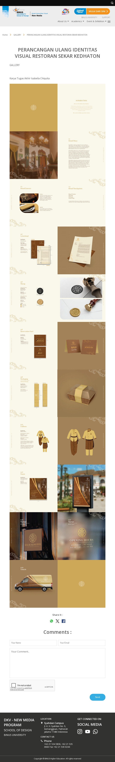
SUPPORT (106, 17)
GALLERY (17, 35)
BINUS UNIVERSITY (89, 17)
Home (5, 35)
